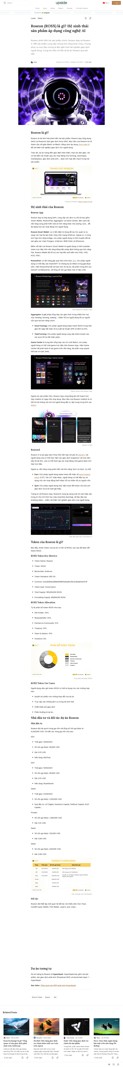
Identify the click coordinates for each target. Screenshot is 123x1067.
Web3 (33, 405)
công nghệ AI (84, 144)
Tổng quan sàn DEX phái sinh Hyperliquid (57, 985)
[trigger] (16, 3)
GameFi (81, 455)
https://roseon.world (85, 201)
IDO (74, 261)
